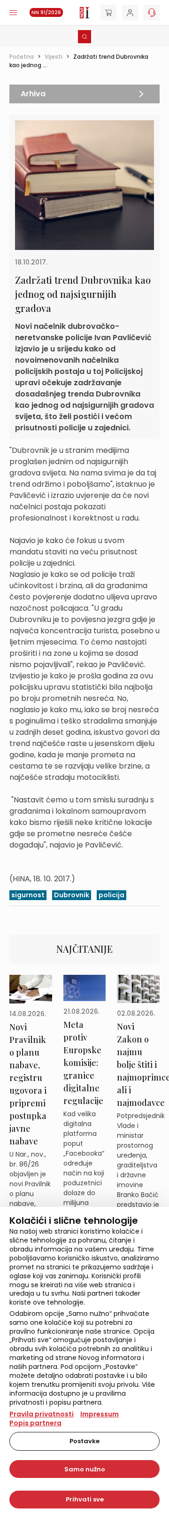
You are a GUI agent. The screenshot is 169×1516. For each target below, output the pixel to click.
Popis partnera (35, 1423)
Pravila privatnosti (41, 1414)
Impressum (99, 1414)
